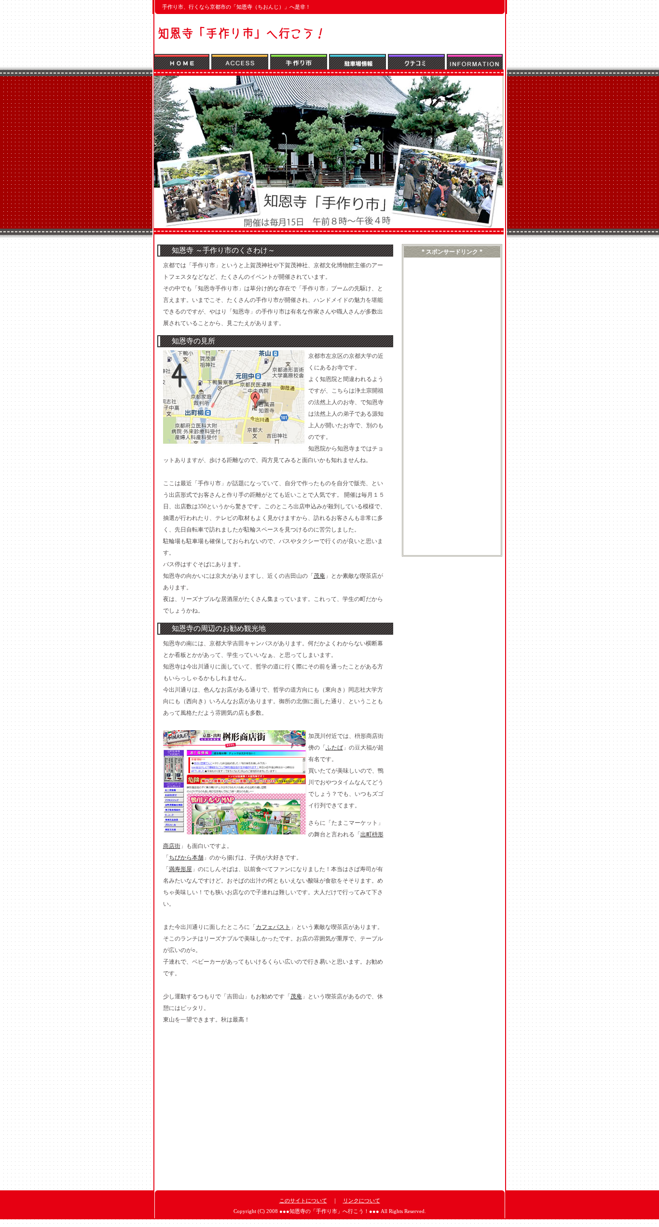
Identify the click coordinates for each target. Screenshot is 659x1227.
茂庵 (319, 576)
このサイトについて (303, 1200)
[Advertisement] (238, 1098)
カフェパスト (273, 927)
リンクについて (361, 1200)
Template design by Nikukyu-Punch (329, 1222)
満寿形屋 (180, 869)
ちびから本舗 (186, 857)
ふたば (334, 747)
